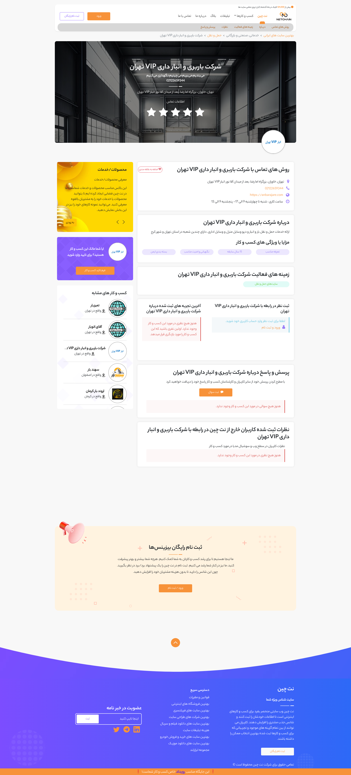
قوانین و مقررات (199, 697)
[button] (123, 222)
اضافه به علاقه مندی (148, 170)
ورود (98, 16)
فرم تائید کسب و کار (95, 271)
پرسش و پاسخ (208, 27)
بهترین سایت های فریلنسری (191, 710)
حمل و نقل (214, 35)
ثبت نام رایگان (71, 16)
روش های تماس (280, 27)
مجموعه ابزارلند (199, 750)
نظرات (225, 27)
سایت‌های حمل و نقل (266, 284)
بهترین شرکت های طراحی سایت (189, 717)
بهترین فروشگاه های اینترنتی (190, 704)
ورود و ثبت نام (271, 327)
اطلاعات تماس (175, 102)
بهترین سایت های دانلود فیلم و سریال (184, 723)
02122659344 (175, 80)
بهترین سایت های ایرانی (278, 35)
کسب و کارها (245, 16)
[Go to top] (175, 642)
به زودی (70, 223)
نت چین (262, 16)
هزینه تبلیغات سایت (196, 730)
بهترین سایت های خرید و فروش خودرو (184, 737)
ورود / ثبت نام (175, 588)
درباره (262, 27)
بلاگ (213, 16)
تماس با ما (184, 16)
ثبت (88, 719)
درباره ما (200, 16)
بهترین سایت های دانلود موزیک (188, 743)
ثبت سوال (213, 392)
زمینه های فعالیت (243, 27)
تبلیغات (225, 16)
